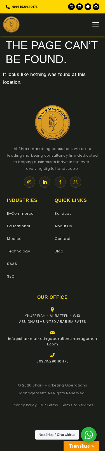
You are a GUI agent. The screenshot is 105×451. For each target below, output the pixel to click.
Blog (59, 251)
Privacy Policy (24, 405)
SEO (11, 276)
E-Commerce (20, 213)
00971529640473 (52, 361)
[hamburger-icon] (96, 24)
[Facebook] (88, 6)
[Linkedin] (79, 6)
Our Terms (48, 405)
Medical (15, 238)
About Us (63, 226)
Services (63, 213)
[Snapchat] (96, 6)
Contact (62, 238)
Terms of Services (77, 405)
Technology (18, 251)
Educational (18, 226)
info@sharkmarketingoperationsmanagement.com (52, 341)
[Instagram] (71, 6)
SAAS (12, 263)
